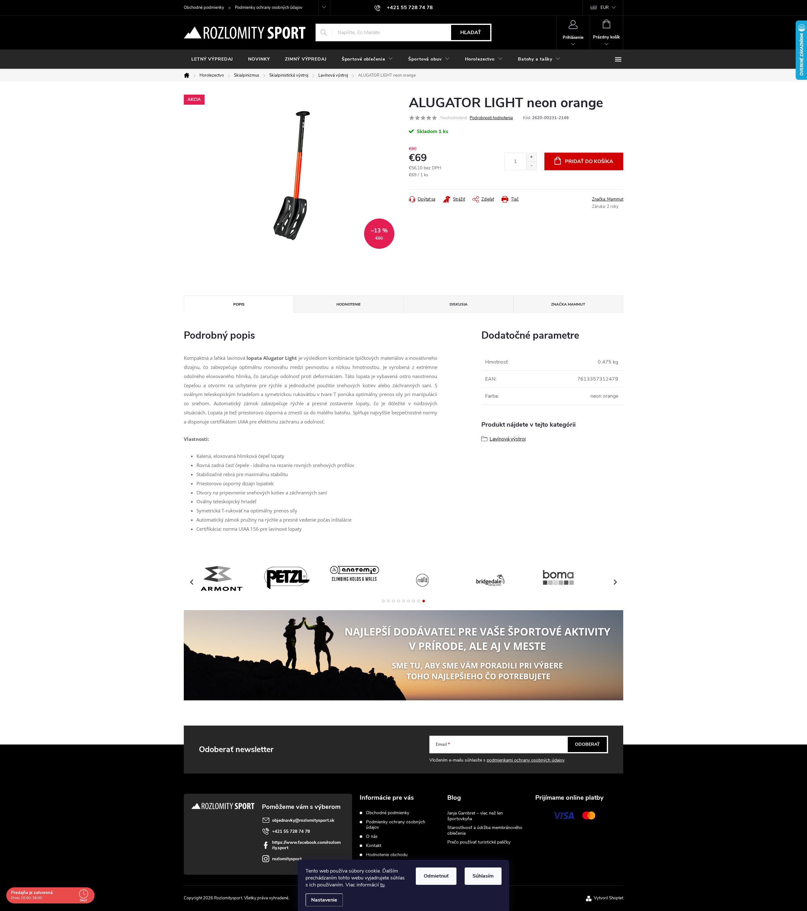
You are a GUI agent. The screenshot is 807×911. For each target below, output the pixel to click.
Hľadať (470, 32)
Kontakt (373, 846)
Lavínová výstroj (508, 438)
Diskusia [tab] (458, 304)
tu (382, 884)
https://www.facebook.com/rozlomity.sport (306, 845)
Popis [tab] (239, 304)
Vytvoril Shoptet (608, 898)
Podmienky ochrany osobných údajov (268, 7)
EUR (605, 7)
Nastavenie (324, 899)
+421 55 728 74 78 (291, 831)
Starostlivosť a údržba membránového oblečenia (484, 830)
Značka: (607, 199)
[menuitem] (212, 59)
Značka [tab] (568, 304)
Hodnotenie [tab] (348, 304)
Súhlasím (483, 876)
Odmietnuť (436, 876)
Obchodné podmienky (204, 7)
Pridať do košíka (589, 161)
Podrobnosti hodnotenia (491, 117)
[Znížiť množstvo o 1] (531, 165)
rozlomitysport (287, 859)
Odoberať (587, 744)
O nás (372, 836)
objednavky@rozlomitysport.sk (303, 820)
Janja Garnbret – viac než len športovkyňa (475, 816)
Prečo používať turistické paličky (478, 842)
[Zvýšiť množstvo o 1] (531, 157)
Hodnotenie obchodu (387, 855)
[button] (383, 601)
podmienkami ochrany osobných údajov (526, 760)
